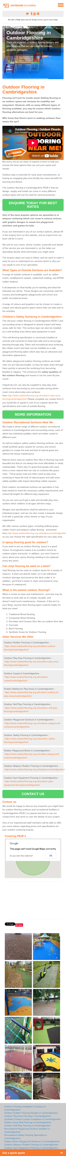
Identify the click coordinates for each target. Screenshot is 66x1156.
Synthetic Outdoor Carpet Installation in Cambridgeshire (32, 1119)
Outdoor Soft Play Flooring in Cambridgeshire (27, 1125)
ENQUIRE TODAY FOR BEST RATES (33, 204)
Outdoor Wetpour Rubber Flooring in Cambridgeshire (31, 1144)
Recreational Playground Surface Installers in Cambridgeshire (27, 1130)
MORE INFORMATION (33, 414)
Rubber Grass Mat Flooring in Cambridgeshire (27, 1122)
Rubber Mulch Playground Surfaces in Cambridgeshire (32, 1141)
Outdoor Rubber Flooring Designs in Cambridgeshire (31, 1113)
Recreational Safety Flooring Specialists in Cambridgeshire (25, 1137)
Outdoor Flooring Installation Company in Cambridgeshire (25, 1108)
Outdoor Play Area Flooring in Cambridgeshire (27, 1116)
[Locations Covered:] (3, 5)
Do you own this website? (21, 856)
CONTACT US (33, 794)
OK (50, 855)
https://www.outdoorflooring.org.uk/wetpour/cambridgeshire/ (35, 769)
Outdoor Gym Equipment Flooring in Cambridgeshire (31, 1147)
